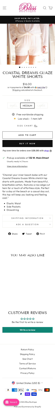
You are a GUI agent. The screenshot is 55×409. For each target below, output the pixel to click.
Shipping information (27, 218)
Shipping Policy (27, 354)
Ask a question (27, 224)
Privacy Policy (27, 373)
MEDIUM (27, 105)
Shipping (16, 90)
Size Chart (27, 359)
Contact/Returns (27, 368)
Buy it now (27, 143)
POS (16, 406)
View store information (17, 166)
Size (27, 100)
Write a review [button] (27, 329)
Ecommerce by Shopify (31, 406)
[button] (27, 87)
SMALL (13, 105)
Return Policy (27, 349)
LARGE (41, 105)
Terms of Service (27, 363)
